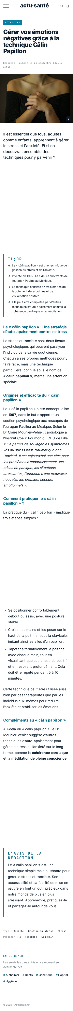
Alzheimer (12, 975)
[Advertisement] (36, 210)
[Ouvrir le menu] (6, 6)
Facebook (31, 936)
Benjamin (9, 63)
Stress (62, 931)
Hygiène (11, 981)
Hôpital (63, 975)
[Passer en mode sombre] (68, 6)
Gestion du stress (40, 931)
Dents (29, 975)
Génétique (45, 975)
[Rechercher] (62, 6)
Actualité (12, 22)
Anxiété (19, 931)
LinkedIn (47, 936)
